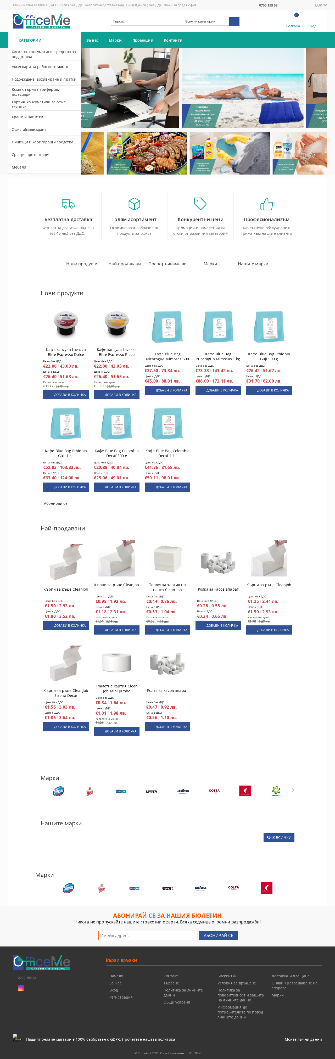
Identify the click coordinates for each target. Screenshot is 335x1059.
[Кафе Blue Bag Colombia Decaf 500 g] (116, 424)
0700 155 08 (268, 5)
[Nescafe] (152, 791)
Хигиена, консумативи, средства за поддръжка (44, 54)
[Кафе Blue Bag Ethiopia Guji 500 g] (269, 327)
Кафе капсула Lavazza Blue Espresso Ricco (117, 351)
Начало (116, 975)
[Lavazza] (183, 791)
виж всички (279, 837)
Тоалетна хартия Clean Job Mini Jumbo (117, 687)
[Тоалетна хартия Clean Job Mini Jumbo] (116, 659)
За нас (92, 40)
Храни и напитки (27, 116)
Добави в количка (70, 395)
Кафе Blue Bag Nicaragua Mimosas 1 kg (218, 355)
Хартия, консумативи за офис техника (39, 104)
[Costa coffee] (214, 791)
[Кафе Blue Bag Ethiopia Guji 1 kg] (66, 424)
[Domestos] (58, 791)
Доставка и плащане (291, 975)
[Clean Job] (121, 791)
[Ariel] (276, 791)
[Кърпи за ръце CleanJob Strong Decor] (66, 664)
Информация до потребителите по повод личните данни (240, 1012)
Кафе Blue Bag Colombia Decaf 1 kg (167, 452)
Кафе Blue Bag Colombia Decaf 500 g (117, 452)
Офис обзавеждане (29, 129)
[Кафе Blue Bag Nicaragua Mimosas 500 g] (167, 327)
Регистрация (121, 997)
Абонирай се (56, 503)
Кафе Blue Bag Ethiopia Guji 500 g (269, 355)
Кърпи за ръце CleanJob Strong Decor (65, 692)
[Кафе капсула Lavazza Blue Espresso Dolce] (66, 323)
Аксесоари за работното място (40, 66)
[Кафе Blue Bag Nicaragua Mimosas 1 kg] (218, 327)
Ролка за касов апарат (218, 589)
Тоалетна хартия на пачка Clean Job (167, 586)
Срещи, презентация (31, 154)
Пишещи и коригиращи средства (42, 141)
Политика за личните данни (183, 993)
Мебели (19, 167)
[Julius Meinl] (245, 791)
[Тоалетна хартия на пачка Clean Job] (167, 558)
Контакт (171, 975)
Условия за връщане (236, 982)
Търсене (171, 982)
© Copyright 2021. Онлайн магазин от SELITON (167, 1053)
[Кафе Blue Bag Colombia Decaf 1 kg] (167, 424)
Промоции (142, 40)
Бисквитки (227, 975)
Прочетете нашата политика (148, 1039)
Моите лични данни (303, 1039)
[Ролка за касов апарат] (218, 562)
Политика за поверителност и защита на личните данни (240, 995)
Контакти (173, 40)
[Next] (319, 90)
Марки (115, 40)
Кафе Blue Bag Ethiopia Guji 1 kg (66, 452)
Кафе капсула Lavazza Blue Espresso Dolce (66, 351)
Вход (312, 26)
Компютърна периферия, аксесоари (35, 92)
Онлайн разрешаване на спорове (295, 985)
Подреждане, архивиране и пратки (44, 79)
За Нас (115, 982)
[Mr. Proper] (89, 791)
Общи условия (177, 1002)
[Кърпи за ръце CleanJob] (66, 562)
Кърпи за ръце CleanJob (65, 589)
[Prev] (89, 90)
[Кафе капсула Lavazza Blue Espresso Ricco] (116, 323)
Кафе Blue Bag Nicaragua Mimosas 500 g (167, 355)
